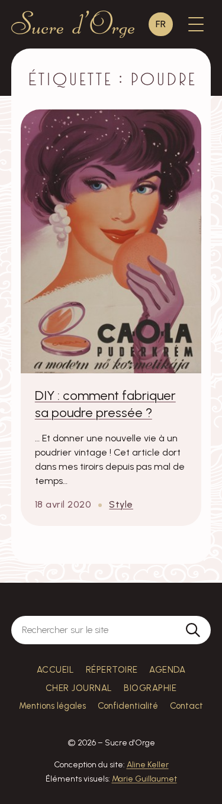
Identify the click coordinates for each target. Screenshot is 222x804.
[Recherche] (193, 630)
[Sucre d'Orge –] (72, 24)
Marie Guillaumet (144, 779)
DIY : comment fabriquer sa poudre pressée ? (105, 404)
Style (121, 504)
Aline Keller (148, 765)
